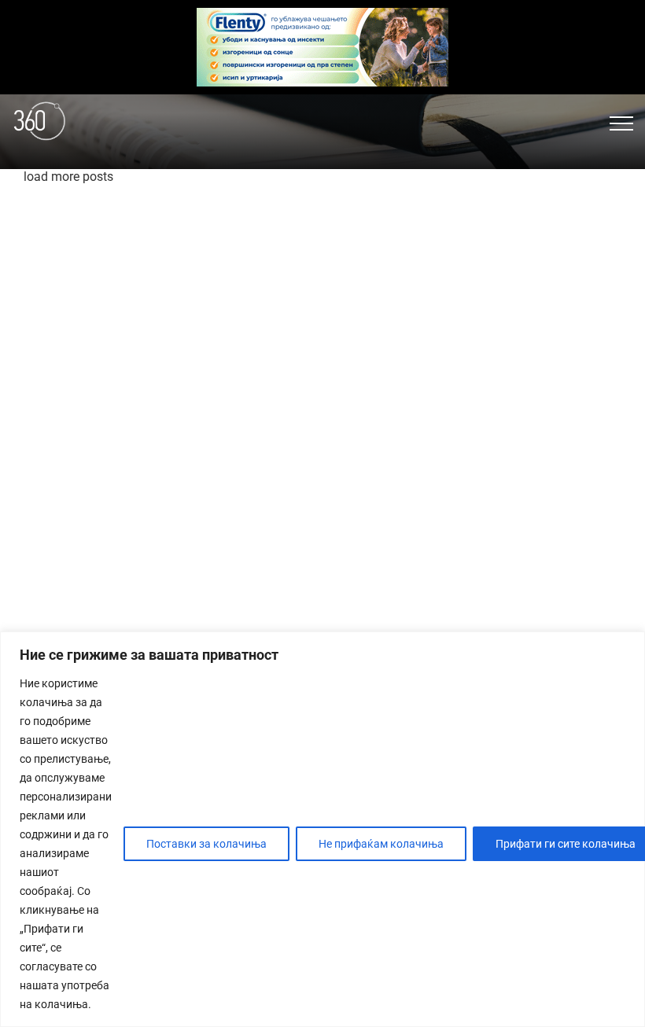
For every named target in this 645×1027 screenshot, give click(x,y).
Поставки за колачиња (206, 843)
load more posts (68, 176)
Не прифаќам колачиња (381, 843)
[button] (621, 123)
